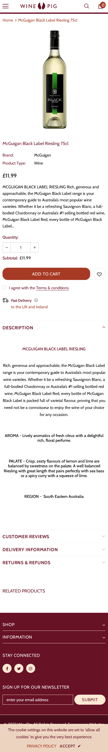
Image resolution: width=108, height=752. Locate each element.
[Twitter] (18, 668)
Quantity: (10, 237)
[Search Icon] (86, 6)
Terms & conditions (52, 287)
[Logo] (39, 6)
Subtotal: (10, 258)
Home (8, 20)
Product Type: (14, 163)
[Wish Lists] (99, 274)
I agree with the (22, 287)
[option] (54, 80)
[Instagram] (30, 668)
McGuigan (42, 155)
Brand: (8, 155)
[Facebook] (7, 668)
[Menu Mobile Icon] (6, 6)
